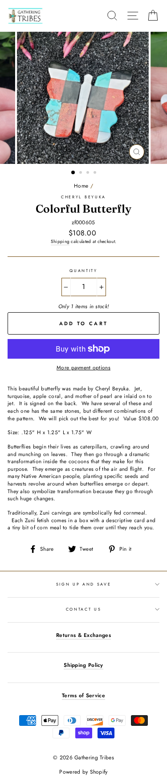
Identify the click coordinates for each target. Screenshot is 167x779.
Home (81, 185)
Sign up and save (83, 584)
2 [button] (81, 173)
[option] (84, 98)
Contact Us (84, 609)
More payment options (83, 367)
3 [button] (88, 173)
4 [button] (96, 173)
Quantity (83, 270)
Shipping (60, 242)
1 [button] (73, 173)
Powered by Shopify (83, 772)
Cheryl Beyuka (83, 197)
